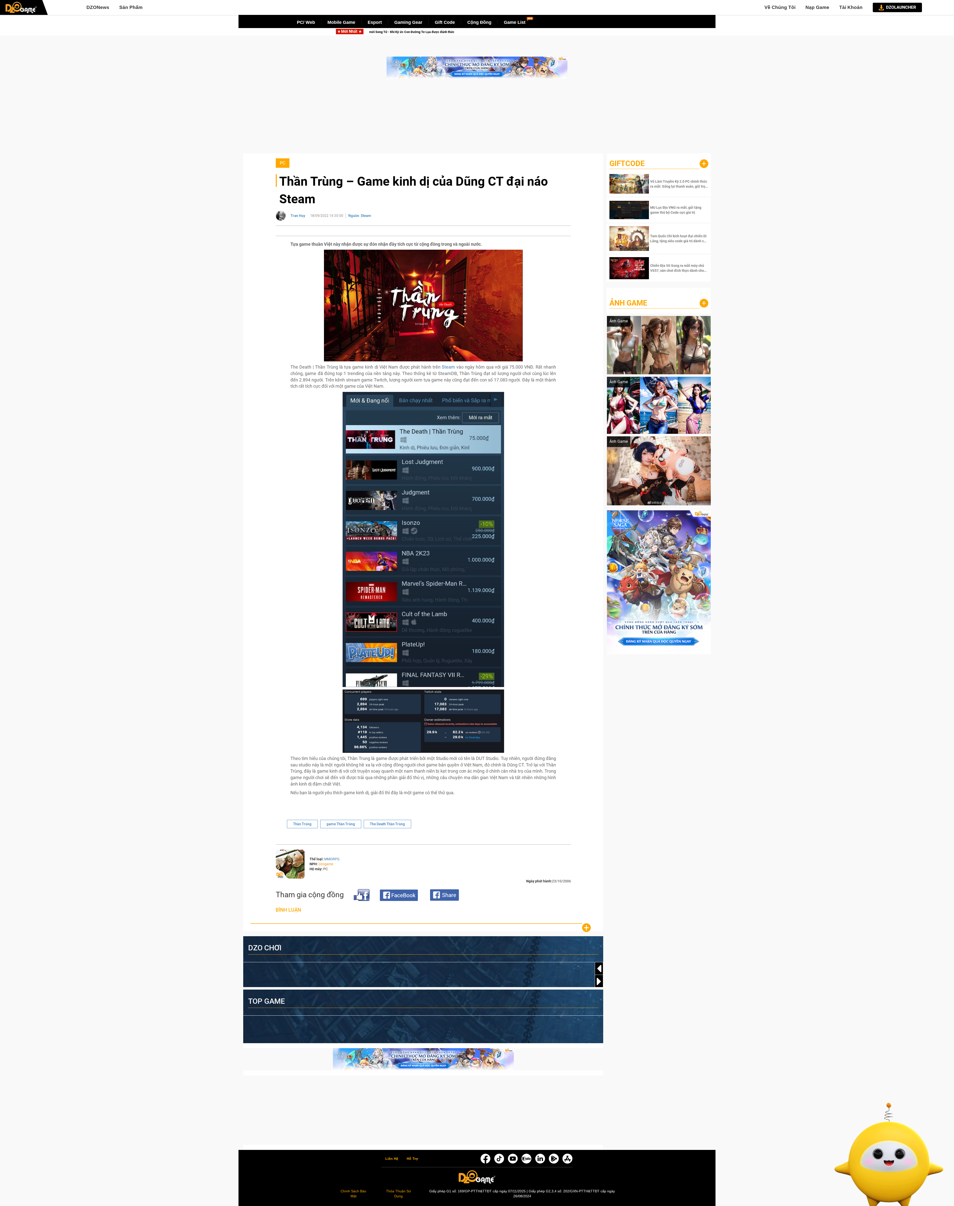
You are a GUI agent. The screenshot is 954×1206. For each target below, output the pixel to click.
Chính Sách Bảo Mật (353, 1193)
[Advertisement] (477, 118)
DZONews (97, 7)
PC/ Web (306, 22)
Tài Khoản (851, 7)
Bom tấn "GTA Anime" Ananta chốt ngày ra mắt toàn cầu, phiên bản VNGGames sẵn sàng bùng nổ (516, 32)
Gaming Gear (408, 22)
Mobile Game (341, 22)
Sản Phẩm (131, 7)
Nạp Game (817, 7)
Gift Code (445, 22)
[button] (599, 981)
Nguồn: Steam (359, 216)
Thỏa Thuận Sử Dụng (398, 1193)
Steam (449, 367)
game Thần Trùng (340, 824)
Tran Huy (298, 216)
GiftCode (627, 163)
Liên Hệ (391, 1159)
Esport (375, 22)
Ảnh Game (628, 303)
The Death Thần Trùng (387, 824)
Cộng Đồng (479, 22)
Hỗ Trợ (412, 1159)
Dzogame (325, 864)
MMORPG (332, 859)
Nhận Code (678, 184)
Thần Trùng (302, 824)
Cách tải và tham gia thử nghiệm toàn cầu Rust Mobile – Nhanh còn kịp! (372, 32)
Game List (514, 22)
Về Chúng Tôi (779, 7)
